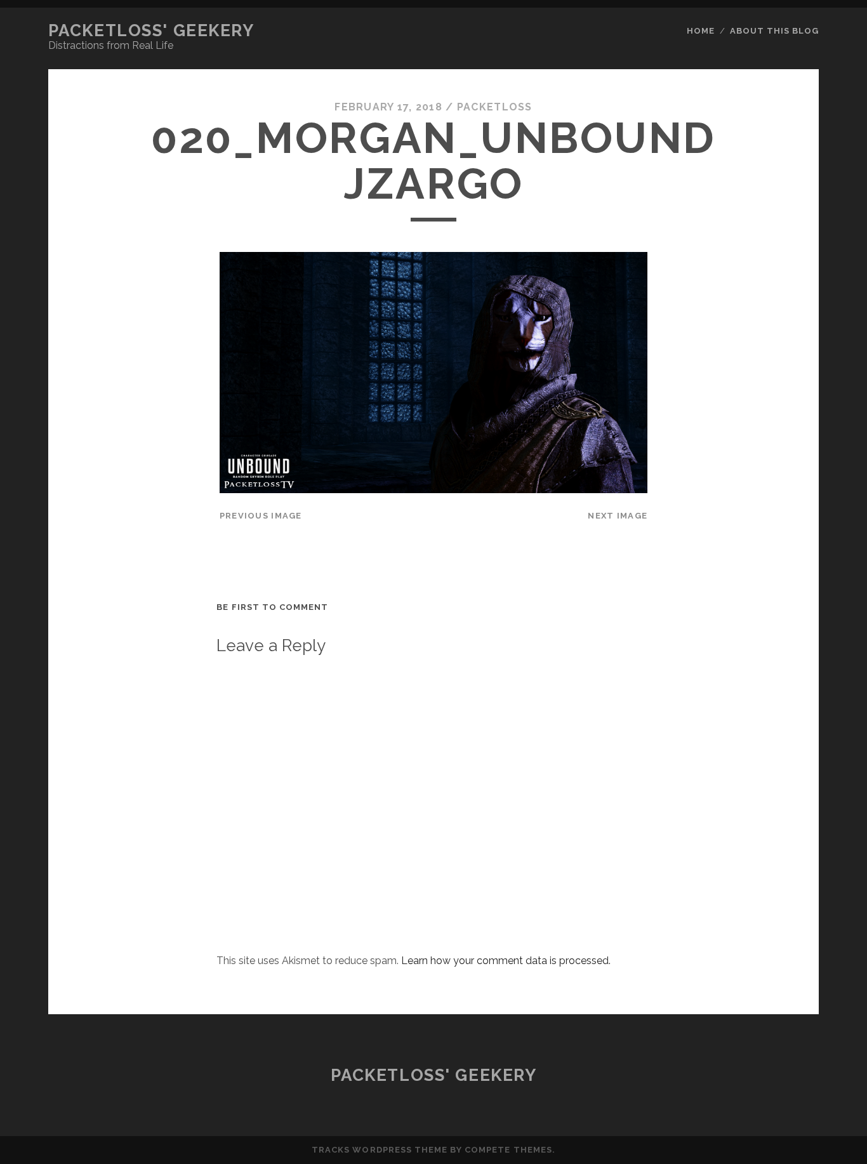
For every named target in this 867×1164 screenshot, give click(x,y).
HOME (701, 31)
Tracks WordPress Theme (379, 1149)
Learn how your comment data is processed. (506, 961)
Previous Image (261, 515)
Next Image (617, 515)
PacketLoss (495, 107)
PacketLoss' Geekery (151, 30)
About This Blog (774, 31)
